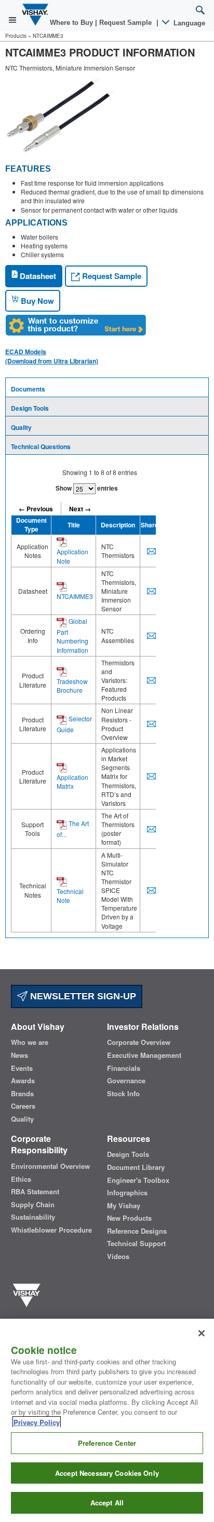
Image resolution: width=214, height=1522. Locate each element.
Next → (80, 508)
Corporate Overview (138, 1042)
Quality (21, 427)
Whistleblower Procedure (51, 1230)
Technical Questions (41, 446)
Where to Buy (72, 22)
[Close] (201, 1333)
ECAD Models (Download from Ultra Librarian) (51, 356)
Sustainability (33, 1217)
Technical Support (136, 1243)
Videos (118, 1256)
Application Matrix (72, 781)
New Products (129, 1218)
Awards (23, 1080)
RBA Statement (35, 1191)
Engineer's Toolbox (138, 1180)
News (19, 1055)
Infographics (127, 1192)
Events (22, 1068)
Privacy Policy (37, 1422)
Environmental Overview (50, 1166)
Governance (126, 1080)
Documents (28, 389)
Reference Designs (137, 1231)
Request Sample (110, 276)
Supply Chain (33, 1204)
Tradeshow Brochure (72, 685)
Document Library (136, 1167)
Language (188, 23)
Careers (23, 1106)
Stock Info (123, 1093)
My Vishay (123, 1205)
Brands (22, 1093)
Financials (123, 1068)
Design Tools (30, 408)
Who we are (29, 1042)
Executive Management (144, 1055)
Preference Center (107, 1443)
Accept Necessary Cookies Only (107, 1473)
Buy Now (36, 300)
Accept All (107, 1502)
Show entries (87, 488)
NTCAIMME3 (75, 596)
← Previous (36, 508)
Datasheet (37, 276)
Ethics (21, 1179)
